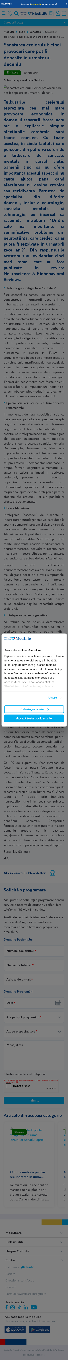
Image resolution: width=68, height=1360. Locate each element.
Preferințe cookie (32, 709)
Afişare (52, 697)
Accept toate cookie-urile (34, 718)
